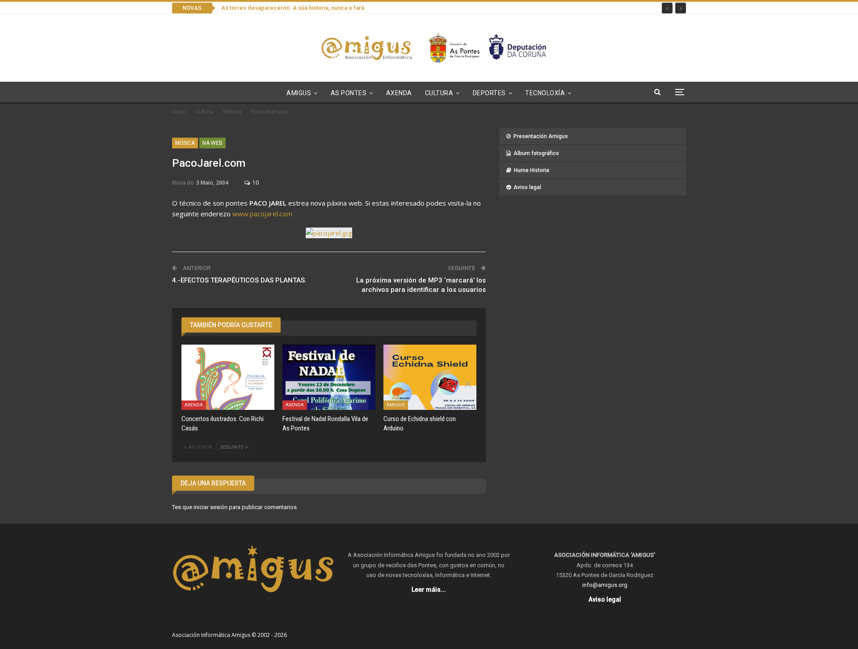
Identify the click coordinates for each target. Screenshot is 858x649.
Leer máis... (429, 589)
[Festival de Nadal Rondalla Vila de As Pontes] (328, 377)
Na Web (212, 143)
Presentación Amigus (540, 136)
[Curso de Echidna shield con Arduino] (429, 377)
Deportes (489, 93)
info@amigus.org (604, 585)
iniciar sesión (210, 507)
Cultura (439, 93)
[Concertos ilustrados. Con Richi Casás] (227, 377)
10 (255, 182)
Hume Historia (531, 170)
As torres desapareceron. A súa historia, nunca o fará (292, 7)
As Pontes (349, 93)
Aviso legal (527, 187)
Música (185, 143)
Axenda (399, 93)
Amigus (298, 93)
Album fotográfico (536, 153)
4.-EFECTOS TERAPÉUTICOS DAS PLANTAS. (239, 280)
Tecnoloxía (545, 93)
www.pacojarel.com (262, 213)
